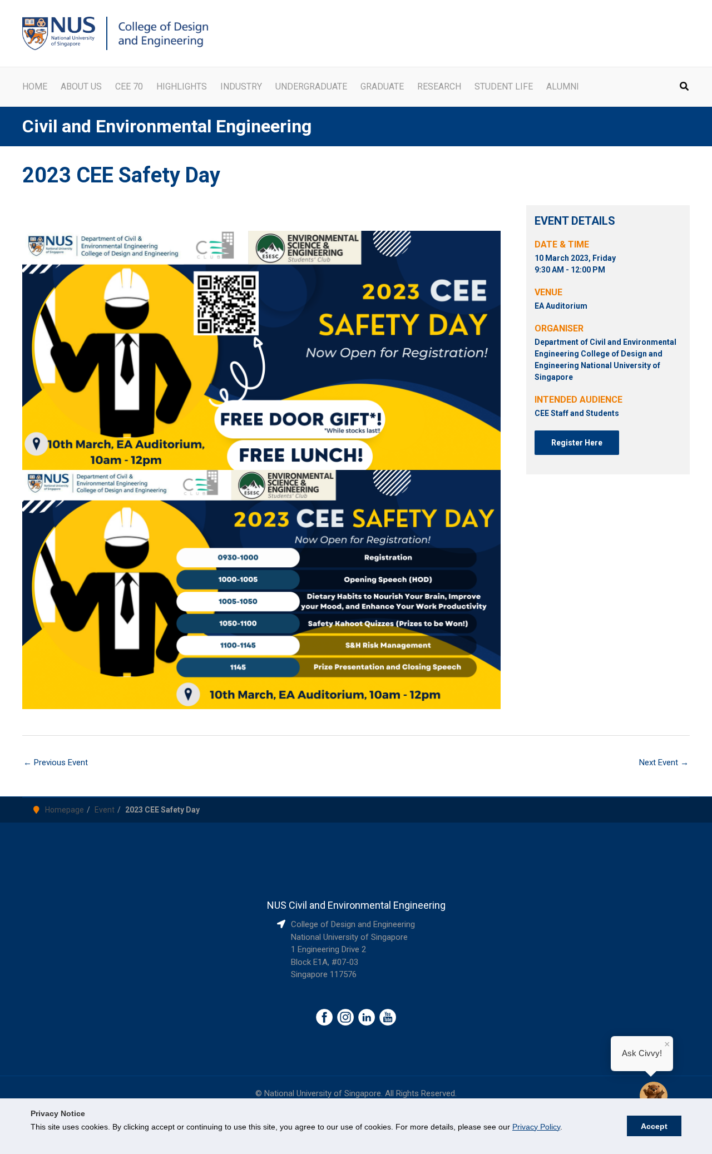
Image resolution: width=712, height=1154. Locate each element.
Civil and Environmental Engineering (167, 126)
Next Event (664, 762)
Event (105, 809)
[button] (685, 87)
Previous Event (55, 762)
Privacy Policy (536, 1126)
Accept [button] (654, 1126)
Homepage (64, 809)
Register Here (576, 442)
